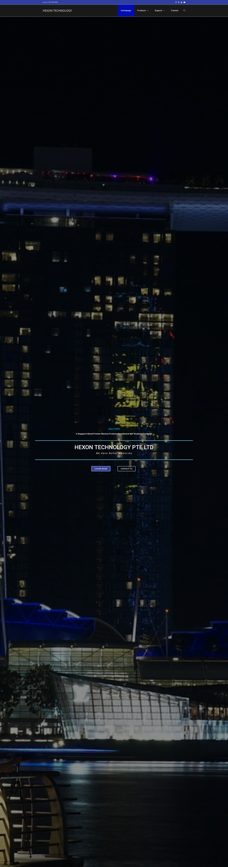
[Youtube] (181, 2)
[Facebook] (176, 2)
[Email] (184, 2)
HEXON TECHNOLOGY (57, 10)
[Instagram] (178, 2)
